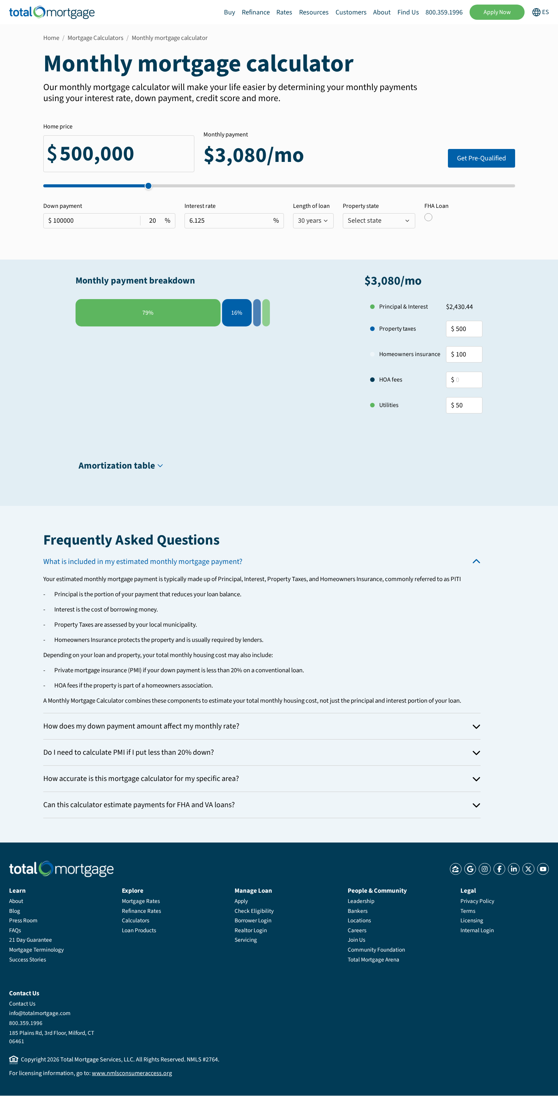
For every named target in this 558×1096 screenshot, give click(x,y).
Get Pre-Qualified (481, 158)
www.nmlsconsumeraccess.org (132, 1073)
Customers (351, 12)
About (382, 12)
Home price (58, 126)
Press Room (23, 920)
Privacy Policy (477, 901)
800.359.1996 (444, 12)
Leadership (361, 901)
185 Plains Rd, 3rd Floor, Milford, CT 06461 (51, 1037)
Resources (314, 12)
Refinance (256, 12)
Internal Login (477, 930)
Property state (361, 206)
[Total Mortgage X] (528, 869)
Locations (359, 920)
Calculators (135, 920)
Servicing (246, 940)
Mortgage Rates (141, 901)
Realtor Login (251, 930)
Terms (467, 911)
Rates (284, 12)
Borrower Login (253, 920)
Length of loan (311, 206)
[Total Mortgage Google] (470, 869)
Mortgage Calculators (95, 38)
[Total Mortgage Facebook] (499, 869)
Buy (229, 12)
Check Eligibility (254, 911)
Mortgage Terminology (36, 950)
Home (51, 38)
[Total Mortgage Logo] (61, 869)
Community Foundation (376, 950)
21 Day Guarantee (30, 940)
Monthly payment (225, 134)
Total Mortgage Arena (373, 959)
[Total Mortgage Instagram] (484, 869)
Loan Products (139, 930)
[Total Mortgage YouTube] (543, 869)
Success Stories (27, 959)
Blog (14, 911)
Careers (357, 930)
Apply (241, 901)
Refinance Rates (141, 911)
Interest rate (200, 206)
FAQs (15, 930)
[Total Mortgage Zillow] (456, 869)
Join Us (356, 940)
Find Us (408, 12)
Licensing (471, 920)
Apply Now (497, 12)
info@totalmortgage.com (40, 1013)
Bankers (357, 911)
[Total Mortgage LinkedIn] (514, 869)
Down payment (62, 206)
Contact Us (22, 1003)
